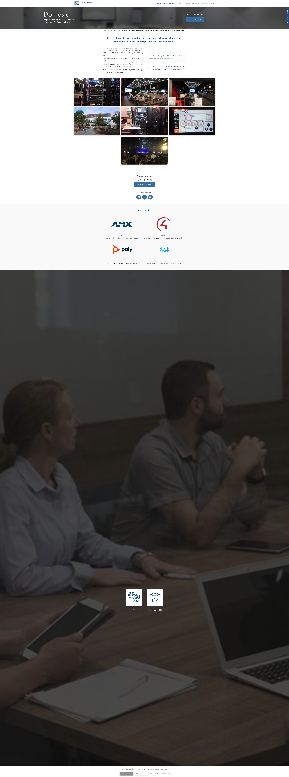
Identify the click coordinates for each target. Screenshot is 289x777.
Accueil (159, 3)
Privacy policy (165, 773)
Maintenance (195, 3)
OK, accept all (127, 773)
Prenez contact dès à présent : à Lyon (166, 68)
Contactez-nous (195, 19)
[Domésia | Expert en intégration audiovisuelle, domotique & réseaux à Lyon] (85, 3)
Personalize (154, 773)
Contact (212, 3)
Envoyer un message (144, 184)
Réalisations (204, 3)
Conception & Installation (169, 3)
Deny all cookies (141, 773)
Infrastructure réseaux (184, 3)
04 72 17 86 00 (195, 14)
